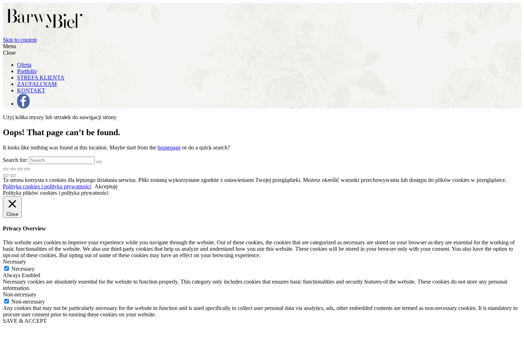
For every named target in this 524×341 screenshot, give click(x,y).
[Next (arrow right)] (13, 175)
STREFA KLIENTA (41, 78)
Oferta (24, 65)
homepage (169, 147)
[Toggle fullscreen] (20, 169)
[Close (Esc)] (6, 169)
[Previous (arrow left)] (6, 175)
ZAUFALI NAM (37, 84)
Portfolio (27, 71)
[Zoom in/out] (27, 169)
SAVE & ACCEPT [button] (25, 321)
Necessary (23, 269)
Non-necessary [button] (19, 294)
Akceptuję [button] (106, 186)
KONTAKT (31, 90)
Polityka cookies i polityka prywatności (47, 186)
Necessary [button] (14, 262)
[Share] (13, 169)
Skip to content (20, 40)
